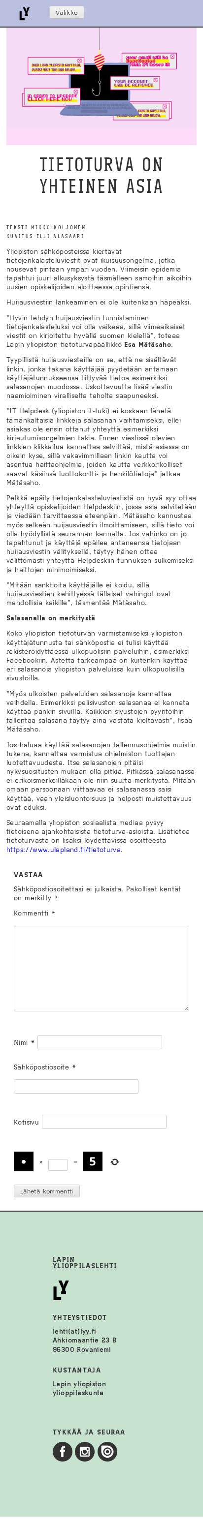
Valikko (67, 12)
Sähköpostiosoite (45, 1067)
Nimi (24, 1042)
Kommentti (34, 913)
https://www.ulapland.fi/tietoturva (63, 849)
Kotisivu (26, 1122)
